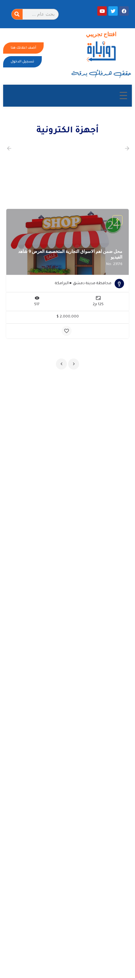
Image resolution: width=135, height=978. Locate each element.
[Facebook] (124, 11)
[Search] (17, 14)
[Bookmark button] (67, 331)
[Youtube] (102, 11)
